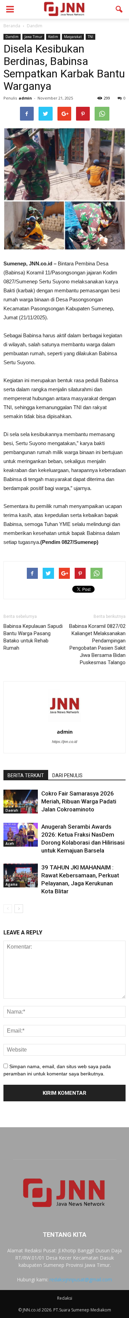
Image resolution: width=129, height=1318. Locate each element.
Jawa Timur (33, 36)
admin (25, 98)
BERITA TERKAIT (26, 775)
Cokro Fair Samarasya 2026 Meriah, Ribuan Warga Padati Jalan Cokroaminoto (78, 801)
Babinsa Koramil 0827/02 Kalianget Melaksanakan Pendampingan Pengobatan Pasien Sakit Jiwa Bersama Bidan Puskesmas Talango (97, 644)
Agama (12, 884)
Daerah (12, 810)
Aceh (10, 843)
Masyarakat (73, 36)
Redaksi (64, 1298)
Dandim (12, 36)
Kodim (53, 36)
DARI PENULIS (67, 775)
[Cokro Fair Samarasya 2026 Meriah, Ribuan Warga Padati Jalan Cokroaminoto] (20, 801)
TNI (90, 36)
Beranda (11, 26)
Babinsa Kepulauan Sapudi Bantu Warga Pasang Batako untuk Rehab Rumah (33, 637)
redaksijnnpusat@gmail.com (81, 1279)
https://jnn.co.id (64, 742)
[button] (119, 9)
